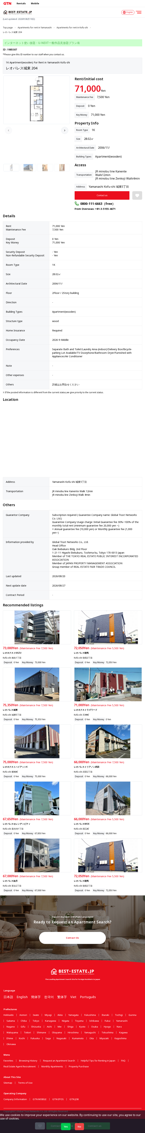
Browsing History (28, 1061)
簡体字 (36, 997)
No (79, 1126)
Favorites (8, 1061)
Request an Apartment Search (59, 1061)
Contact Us (72, 937)
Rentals (21, 3)
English (22, 997)
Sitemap (8, 1083)
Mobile (35, 3)
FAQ (123, 1061)
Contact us (102, 195)
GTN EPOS (58, 1099)
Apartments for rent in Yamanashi (35, 27)
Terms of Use (25, 1083)
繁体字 (62, 997)
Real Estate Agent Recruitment (20, 1066)
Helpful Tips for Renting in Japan (98, 1061)
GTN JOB (74, 1099)
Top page (8, 27)
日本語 (8, 997)
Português (88, 997)
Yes (66, 1126)
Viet (73, 997)
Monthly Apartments (52, 1066)
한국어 (49, 997)
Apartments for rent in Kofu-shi (72, 27)
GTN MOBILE (40, 1099)
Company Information (15, 1099)
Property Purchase (79, 1066)
